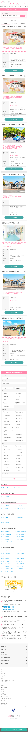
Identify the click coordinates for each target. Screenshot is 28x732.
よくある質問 (3, 675)
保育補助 (6, 403)
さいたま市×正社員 (5, 505)
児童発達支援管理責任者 (20, 403)
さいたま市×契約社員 (18, 505)
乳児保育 (18, 458)
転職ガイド (3, 685)
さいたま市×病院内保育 (5, 539)
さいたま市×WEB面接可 (18, 568)
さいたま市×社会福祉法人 (19, 563)
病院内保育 (6, 421)
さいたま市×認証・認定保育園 (20, 531)
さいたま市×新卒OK (5, 556)
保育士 (5, 393)
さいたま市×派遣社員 (5, 508)
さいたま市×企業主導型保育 (6, 541)
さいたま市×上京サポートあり (7, 571)
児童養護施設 (19, 434)
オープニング (19, 461)
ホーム (2, 671)
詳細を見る (15, 70)
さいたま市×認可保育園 (5, 531)
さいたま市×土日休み (5, 558)
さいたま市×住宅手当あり (19, 550)
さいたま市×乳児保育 (18, 561)
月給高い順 (14, 23)
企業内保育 (18, 421)
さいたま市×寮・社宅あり (19, 566)
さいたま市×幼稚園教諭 (18, 517)
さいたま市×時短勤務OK (6, 566)
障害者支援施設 (19, 437)
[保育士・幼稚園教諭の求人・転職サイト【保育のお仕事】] (6, 2)
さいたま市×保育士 (5, 517)
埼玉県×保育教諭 (17, 487)
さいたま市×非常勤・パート (19, 508)
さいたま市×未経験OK (5, 561)
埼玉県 (15, 6)
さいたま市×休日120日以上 (19, 556)
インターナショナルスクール (8, 431)
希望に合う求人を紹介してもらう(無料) (14, 729)
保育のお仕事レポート (5, 687)
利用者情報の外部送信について (6, 698)
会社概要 (2, 691)
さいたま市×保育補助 (5, 522)
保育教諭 (6, 396)
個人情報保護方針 (4, 694)
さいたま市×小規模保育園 (19, 558)
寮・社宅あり (7, 467)
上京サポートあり (19, 470)
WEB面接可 (6, 470)
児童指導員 (6, 406)
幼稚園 (5, 418)
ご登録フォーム (4, 676)
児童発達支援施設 (7, 437)
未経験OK (6, 458)
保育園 (5, 440)
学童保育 (18, 424)
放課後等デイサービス (8, 427)
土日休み (6, 455)
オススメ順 (22, 23)
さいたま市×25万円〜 (5, 496)
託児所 (17, 427)
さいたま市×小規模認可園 (6, 534)
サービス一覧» (24, 706)
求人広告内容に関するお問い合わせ (7, 680)
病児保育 (18, 430)
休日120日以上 (19, 452)
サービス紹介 (3, 673)
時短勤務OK (18, 464)
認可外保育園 (19, 418)
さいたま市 (19, 6)
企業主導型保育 (7, 424)
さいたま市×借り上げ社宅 (19, 553)
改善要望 (2, 678)
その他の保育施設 (19, 440)
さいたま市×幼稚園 (5, 536)
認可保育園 (6, 412)
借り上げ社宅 (19, 449)
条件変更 (23, 15)
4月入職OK (6, 461)
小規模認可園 (7, 415)
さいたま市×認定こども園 (19, 534)
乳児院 (5, 434)
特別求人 (6, 446)
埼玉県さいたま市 (4, 487)
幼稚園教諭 (18, 393)
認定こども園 (19, 415)
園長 (5, 399)
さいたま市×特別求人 (5, 550)
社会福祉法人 (7, 464)
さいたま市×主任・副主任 (19, 520)
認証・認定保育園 (19, 412)
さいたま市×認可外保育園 (19, 536)
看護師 (17, 399)
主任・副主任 (19, 396)
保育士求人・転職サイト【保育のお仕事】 (6, 6)
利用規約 (2, 693)
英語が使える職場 (19, 467)
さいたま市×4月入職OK (5, 563)
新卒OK (5, 452)
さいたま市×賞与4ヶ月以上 (6, 553)
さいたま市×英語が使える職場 (7, 568)
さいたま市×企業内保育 (18, 539)
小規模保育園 (19, 455)
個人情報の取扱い (4, 696)
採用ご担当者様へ (4, 681)
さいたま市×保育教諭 (5, 520)
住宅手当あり (19, 446)
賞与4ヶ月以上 (7, 449)
